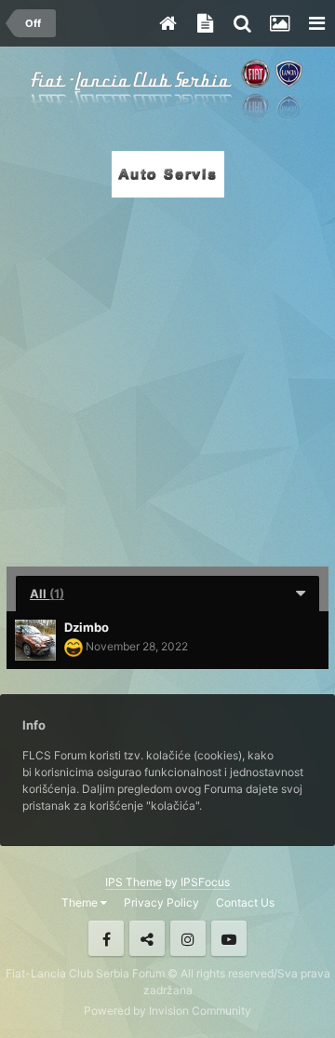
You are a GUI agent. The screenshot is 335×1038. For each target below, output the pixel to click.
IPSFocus (205, 882)
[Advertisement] (167, 376)
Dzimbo (86, 627)
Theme (80, 902)
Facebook (106, 938)
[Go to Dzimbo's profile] (35, 640)
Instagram (188, 938)
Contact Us (245, 902)
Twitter (147, 938)
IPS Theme (133, 882)
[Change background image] (279, 23)
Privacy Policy (161, 902)
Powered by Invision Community (167, 1011)
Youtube (229, 938)
